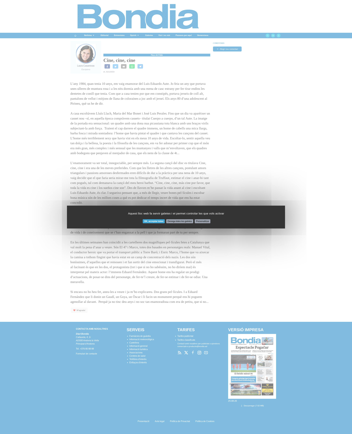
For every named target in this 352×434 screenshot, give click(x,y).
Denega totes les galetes (180, 221)
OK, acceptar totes (153, 221)
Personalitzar (202, 221)
